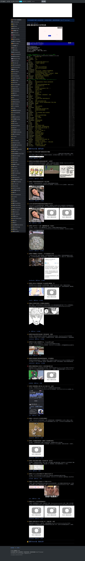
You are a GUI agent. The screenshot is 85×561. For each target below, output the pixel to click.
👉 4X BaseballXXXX (15, 112)
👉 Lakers (13, 114)
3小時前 (42, 200)
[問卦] (18, 547)
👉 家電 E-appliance (15, 214)
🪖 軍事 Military (14, 50)
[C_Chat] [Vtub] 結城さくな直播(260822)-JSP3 (24, 553)
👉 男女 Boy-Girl (14, 63)
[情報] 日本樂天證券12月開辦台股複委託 (39, 303)
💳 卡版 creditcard (15, 71)
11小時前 (43, 280)
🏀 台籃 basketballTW (16, 54)
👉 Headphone (14, 168)
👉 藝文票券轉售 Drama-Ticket (17, 153)
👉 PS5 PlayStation (15, 76)
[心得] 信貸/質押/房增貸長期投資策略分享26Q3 (41, 203)
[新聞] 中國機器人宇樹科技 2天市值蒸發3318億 (41, 253)
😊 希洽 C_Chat (14, 24)
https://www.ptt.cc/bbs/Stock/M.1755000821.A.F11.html (46, 55)
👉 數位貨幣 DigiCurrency (16, 145)
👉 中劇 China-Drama (15, 142)
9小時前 (39, 222)
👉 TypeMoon (14, 196)
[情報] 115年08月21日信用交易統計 (38, 418)
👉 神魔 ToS (13, 222)
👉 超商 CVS (14, 93)
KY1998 (30, 355)
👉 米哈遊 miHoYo (15, 95)
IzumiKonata (31, 339)
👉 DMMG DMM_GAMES (16, 218)
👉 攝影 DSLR (14, 166)
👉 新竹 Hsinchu (14, 123)
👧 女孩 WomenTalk (15, 67)
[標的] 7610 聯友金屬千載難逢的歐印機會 (39, 152)
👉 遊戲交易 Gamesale (16, 110)
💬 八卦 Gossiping (15, 22)
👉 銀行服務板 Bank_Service (17, 224)
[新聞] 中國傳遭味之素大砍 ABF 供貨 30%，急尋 (41, 386)
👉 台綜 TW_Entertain (15, 188)
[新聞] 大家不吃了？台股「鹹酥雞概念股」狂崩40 (41, 226)
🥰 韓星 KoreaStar (15, 43)
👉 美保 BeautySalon (15, 125)
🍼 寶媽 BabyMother (15, 56)
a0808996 (31, 383)
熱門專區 (8, 1)
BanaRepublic (32, 280)
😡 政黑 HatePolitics (15, 39)
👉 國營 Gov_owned (15, 209)
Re (15, 547)
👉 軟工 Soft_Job (14, 183)
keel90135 (31, 250)
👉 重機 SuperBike (15, 231)
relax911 (31, 300)
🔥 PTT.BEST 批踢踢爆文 (16, 19)
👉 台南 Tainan (14, 82)
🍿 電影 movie (14, 47)
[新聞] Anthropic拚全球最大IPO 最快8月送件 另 (41, 474)
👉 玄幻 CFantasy (15, 104)
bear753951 (31, 457)
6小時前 (41, 178)
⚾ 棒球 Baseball (14, 32)
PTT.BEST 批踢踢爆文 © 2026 (15, 550)
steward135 (31, 437)
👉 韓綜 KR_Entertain (15, 155)
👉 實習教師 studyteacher (16, 149)
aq (29, 331)
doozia (30, 470)
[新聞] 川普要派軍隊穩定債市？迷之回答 (39, 181)
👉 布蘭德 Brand (14, 216)
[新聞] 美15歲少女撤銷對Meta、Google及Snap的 (41, 342)
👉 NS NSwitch (14, 73)
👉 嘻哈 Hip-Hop (14, 170)
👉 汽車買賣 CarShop (15, 119)
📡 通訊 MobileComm (15, 52)
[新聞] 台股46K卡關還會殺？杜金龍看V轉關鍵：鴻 (41, 283)
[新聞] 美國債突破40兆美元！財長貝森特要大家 (41, 366)
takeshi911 (31, 178)
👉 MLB (13, 199)
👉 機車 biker (14, 121)
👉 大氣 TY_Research (15, 78)
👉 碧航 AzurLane (15, 212)
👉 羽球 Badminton (15, 91)
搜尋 (44, 1)
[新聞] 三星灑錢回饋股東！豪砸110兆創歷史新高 (41, 440)
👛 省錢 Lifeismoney (15, 35)
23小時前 (43, 363)
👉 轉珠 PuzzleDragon (15, 173)
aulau (30, 222)
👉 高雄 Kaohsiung (15, 88)
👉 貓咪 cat (13, 192)
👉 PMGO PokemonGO (16, 207)
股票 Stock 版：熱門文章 (36, 149)
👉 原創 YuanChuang (15, 227)
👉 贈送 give (13, 220)
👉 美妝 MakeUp (14, 158)
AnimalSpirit (31, 538)
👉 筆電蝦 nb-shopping (16, 181)
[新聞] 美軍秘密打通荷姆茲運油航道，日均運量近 (41, 358)
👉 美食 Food (14, 175)
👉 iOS (12, 97)
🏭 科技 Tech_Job (14, 60)
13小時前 (41, 300)
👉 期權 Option (14, 229)
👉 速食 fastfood (14, 160)
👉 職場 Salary (14, 201)
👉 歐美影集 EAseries (15, 129)
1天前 (40, 158)
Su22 (30, 415)
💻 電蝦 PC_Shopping (15, 41)
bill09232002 (32, 363)
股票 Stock (36, 23)
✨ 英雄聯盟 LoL (14, 45)
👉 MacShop (13, 136)
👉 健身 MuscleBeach (15, 134)
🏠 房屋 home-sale (15, 28)
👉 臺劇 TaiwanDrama (15, 203)
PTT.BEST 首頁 (30, 23)
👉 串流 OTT (14, 127)
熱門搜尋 (12, 547)
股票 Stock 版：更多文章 (36, 542)
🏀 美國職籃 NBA (14, 30)
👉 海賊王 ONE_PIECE (15, 205)
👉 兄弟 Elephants (15, 99)
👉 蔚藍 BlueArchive (15, 177)
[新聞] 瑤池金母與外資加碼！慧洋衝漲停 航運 (41, 334)
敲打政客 (18, 1)
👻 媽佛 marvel (14, 69)
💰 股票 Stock (14, 26)
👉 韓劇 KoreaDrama (15, 117)
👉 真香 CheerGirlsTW (16, 65)
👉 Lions (13, 138)
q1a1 (30, 498)
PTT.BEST (3, 1)
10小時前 (42, 250)
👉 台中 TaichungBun (15, 84)
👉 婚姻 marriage (14, 80)
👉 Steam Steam (14, 86)
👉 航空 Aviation (14, 151)
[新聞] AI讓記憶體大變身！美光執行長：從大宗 (41, 460)
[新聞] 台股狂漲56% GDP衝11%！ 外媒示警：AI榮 (42, 521)
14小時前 (38, 331)
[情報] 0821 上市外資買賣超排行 (37, 501)
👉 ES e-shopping (15, 106)
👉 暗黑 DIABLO (14, 147)
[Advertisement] (42, 10)
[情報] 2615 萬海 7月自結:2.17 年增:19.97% (40, 481)
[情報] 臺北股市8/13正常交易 (36, 25)
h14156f (31, 158)
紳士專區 (13, 1)
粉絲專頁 (29, 1)
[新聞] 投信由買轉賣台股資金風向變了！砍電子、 (41, 161)
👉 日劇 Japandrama (15, 101)
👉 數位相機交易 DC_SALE (16, 179)
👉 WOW (13, 108)
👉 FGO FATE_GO (15, 140)
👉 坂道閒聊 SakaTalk (15, 190)
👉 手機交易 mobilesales (16, 132)
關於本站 (25, 1)
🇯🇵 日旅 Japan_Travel (15, 58)
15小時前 (42, 339)
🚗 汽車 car (13, 37)
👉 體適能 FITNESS (15, 164)
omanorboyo (31, 200)
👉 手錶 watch (14, 162)
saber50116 (31, 518)
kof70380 (31, 478)
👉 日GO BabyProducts (16, 194)
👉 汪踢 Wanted (14, 186)
